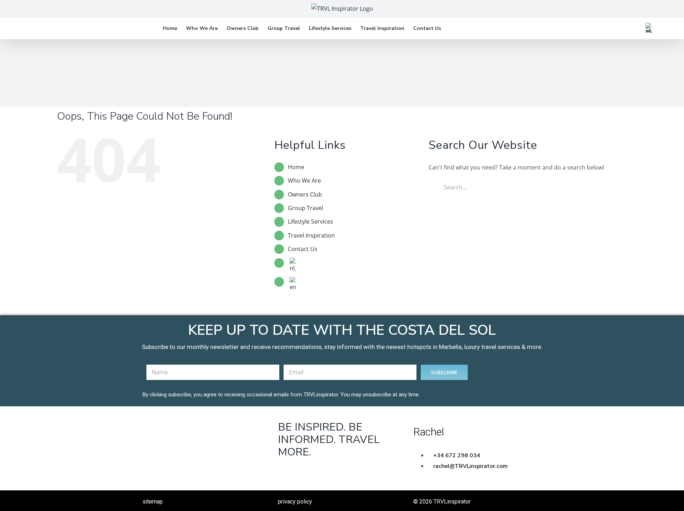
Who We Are (304, 180)
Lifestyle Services (310, 221)
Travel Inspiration (311, 235)
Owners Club (305, 194)
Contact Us (302, 249)
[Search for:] (520, 187)
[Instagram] (343, 472)
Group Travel (305, 208)
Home (296, 167)
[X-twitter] (315, 472)
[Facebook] (287, 472)
